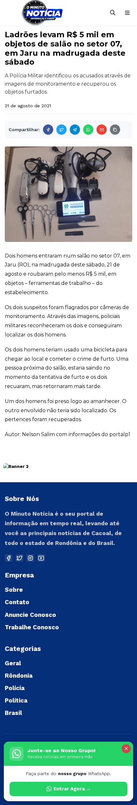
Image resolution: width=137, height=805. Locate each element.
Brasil (13, 713)
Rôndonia (18, 675)
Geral (13, 663)
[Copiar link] (115, 129)
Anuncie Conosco (30, 614)
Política (16, 700)
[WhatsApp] (88, 129)
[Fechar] (126, 748)
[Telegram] (75, 129)
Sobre (14, 589)
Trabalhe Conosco (32, 627)
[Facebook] (48, 129)
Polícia (15, 688)
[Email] (102, 129)
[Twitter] (61, 129)
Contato (17, 602)
